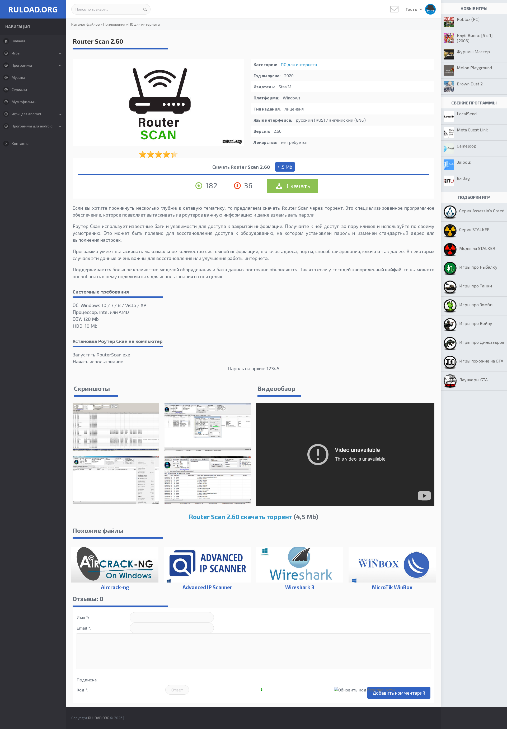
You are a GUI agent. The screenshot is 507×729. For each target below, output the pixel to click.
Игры (16, 53)
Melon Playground (474, 67)
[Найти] (145, 9)
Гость (412, 9)
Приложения (114, 24)
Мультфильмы (24, 101)
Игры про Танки (475, 285)
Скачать (297, 186)
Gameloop (466, 145)
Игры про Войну (475, 323)
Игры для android (26, 114)
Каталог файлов (85, 24)
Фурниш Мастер (473, 51)
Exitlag (463, 178)
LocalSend (467, 113)
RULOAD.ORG (33, 9)
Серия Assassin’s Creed (481, 210)
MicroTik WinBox (392, 587)
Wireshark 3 (299, 587)
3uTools (464, 161)
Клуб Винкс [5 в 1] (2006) (475, 38)
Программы (22, 65)
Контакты (20, 143)
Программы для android (32, 126)
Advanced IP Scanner (207, 587)
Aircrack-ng (115, 587)
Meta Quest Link (472, 129)
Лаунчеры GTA (473, 379)
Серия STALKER (474, 229)
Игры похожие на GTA (481, 360)
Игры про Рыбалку (478, 266)
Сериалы (19, 89)
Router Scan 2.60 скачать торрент (240, 516)
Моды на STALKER (477, 248)
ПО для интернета (144, 24)
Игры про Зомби (475, 304)
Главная (18, 41)
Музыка (18, 77)
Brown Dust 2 (470, 83)
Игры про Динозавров (481, 342)
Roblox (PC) (468, 19)
